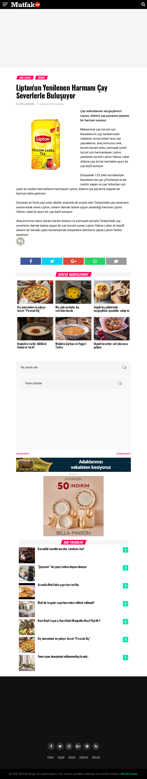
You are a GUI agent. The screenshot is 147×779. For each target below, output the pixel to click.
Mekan (71, 757)
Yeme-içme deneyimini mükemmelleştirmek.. (63, 656)
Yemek (41, 77)
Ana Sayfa (25, 77)
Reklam (96, 757)
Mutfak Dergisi (129, 773)
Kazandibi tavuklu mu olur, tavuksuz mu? (61, 549)
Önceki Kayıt (22, 454)
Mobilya (83, 757)
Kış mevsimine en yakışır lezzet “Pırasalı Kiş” (64, 638)
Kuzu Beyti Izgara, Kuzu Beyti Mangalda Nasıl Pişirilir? (69, 620)
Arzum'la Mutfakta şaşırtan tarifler (58, 585)
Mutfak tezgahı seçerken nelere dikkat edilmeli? (66, 602)
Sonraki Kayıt (123, 454)
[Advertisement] (73, 38)
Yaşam (61, 757)
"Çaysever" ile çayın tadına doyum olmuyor (62, 567)
